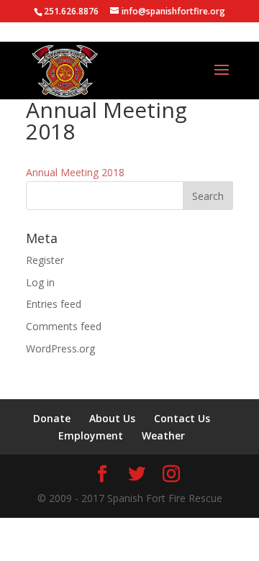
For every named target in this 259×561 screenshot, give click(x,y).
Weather (163, 435)
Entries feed (53, 304)
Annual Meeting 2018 (75, 172)
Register (45, 260)
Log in (40, 282)
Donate (52, 418)
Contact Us (182, 418)
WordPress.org (60, 348)
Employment (90, 435)
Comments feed (63, 326)
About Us (112, 418)
